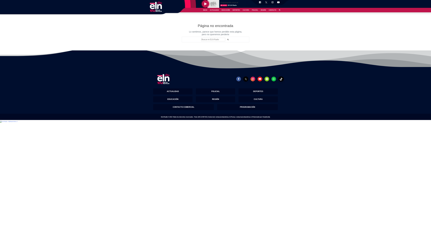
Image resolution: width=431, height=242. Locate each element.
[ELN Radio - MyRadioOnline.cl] (8, 121)
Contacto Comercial (183, 107)
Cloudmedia (266, 117)
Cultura (246, 10)
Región (263, 10)
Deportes (236, 10)
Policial (255, 10)
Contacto (272, 10)
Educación (226, 10)
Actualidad (214, 10)
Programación (247, 107)
